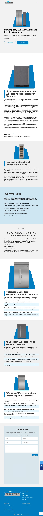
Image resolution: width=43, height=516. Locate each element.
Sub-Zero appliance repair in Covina (16, 132)
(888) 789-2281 (10, 42)
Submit (34, 455)
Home (33, 54)
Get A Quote (23, 42)
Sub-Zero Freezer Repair (8, 507)
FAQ (23, 493)
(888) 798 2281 (25, 495)
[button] (41, 468)
